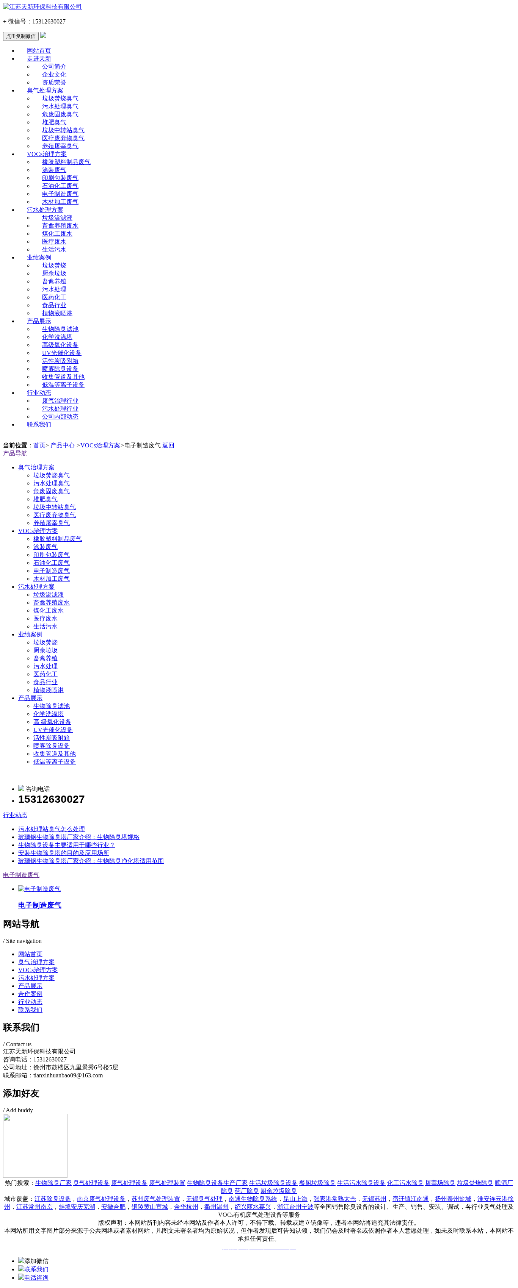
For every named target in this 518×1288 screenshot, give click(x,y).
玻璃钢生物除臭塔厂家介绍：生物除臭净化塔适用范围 (91, 861)
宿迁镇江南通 (410, 1199)
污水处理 (54, 289)
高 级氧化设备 (52, 722)
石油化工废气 (60, 186)
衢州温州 (216, 1207)
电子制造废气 (60, 194)
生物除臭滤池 (60, 329)
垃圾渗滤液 (57, 217)
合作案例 (30, 994)
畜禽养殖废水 (60, 225)
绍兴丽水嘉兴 (253, 1207)
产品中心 (62, 445)
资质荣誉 (54, 82)
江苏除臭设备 (53, 1199)
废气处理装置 (167, 1183)
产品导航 (15, 453)
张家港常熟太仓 (335, 1199)
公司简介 (54, 66)
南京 (101, 1199)
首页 (39, 445)
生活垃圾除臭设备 (273, 1183)
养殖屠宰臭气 (60, 146)
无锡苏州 (374, 1199)
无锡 (192, 1199)
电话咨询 (36, 1277)
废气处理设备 (129, 1183)
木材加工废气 (60, 202)
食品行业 (54, 305)
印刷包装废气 (60, 178)
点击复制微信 (21, 36)
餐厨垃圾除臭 (317, 1183)
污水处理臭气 (60, 106)
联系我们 (39, 424)
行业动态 (39, 392)
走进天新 (39, 58)
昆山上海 (295, 1199)
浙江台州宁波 (295, 1207)
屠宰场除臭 (440, 1183)
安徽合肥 (113, 1207)
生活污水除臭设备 (361, 1183)
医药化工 (54, 297)
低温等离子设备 (63, 384)
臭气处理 (210, 1199)
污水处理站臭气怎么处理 (51, 829)
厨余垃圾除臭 (279, 1191)
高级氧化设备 (60, 345)
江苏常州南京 (34, 1207)
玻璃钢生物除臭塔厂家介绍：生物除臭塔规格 (79, 837)
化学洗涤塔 (57, 337)
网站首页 (39, 50)
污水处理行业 (60, 408)
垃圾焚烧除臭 (475, 1183)
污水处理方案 (45, 209)
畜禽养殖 (54, 281)
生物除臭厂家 (53, 1183)
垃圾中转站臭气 (63, 130)
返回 (168, 445)
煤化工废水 (57, 233)
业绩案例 (39, 257)
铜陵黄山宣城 (150, 1207)
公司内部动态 (60, 416)
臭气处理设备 (91, 1183)
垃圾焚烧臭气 (60, 98)
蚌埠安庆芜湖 (77, 1207)
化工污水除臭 (405, 1183)
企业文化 (54, 74)
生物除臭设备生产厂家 (217, 1183)
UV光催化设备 (62, 353)
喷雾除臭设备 (60, 369)
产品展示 (39, 321)
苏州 (156, 1199)
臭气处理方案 (45, 90)
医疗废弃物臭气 (63, 138)
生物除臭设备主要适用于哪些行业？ (66, 845)
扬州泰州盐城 (453, 1199)
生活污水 (54, 249)
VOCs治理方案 (47, 154)
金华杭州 (186, 1207)
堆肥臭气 (54, 122)
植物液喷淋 (57, 313)
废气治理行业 (60, 400)
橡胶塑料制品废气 (66, 162)
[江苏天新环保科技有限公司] (259, 7)
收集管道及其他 (63, 377)
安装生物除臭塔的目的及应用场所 (63, 853)
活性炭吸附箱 (60, 361)
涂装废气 (54, 170)
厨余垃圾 (54, 273)
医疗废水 (54, 241)
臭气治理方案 (36, 467)
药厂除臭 (247, 1191)
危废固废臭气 (60, 114)
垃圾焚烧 (54, 265)
